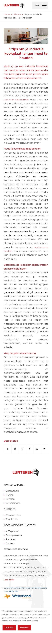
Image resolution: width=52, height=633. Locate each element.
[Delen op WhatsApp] (22, 449)
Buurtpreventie (14, 535)
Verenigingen (13, 503)
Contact (10, 543)
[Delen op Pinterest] (29, 449)
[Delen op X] (15, 449)
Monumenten (13, 515)
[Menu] (44, 5)
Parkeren (11, 539)
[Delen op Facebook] (7, 449)
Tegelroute (11, 519)
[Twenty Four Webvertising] (26, 36)
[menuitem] (44, 5)
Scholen (10, 499)
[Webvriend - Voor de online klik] (26, 596)
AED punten (12, 531)
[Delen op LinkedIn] (37, 449)
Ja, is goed (9, 627)
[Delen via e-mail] (44, 449)
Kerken (10, 495)
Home (7, 14)
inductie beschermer (16, 99)
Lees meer (24, 627)
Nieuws (17, 14)
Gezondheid (12, 491)
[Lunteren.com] (14, 5)
